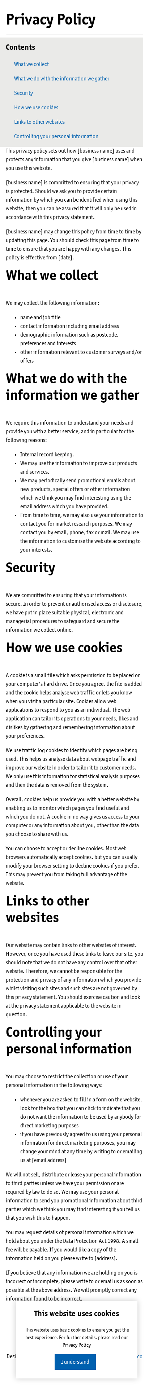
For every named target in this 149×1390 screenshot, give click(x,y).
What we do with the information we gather (61, 79)
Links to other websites (39, 122)
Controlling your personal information (55, 136)
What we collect (31, 64)
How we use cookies (35, 107)
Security (23, 93)
